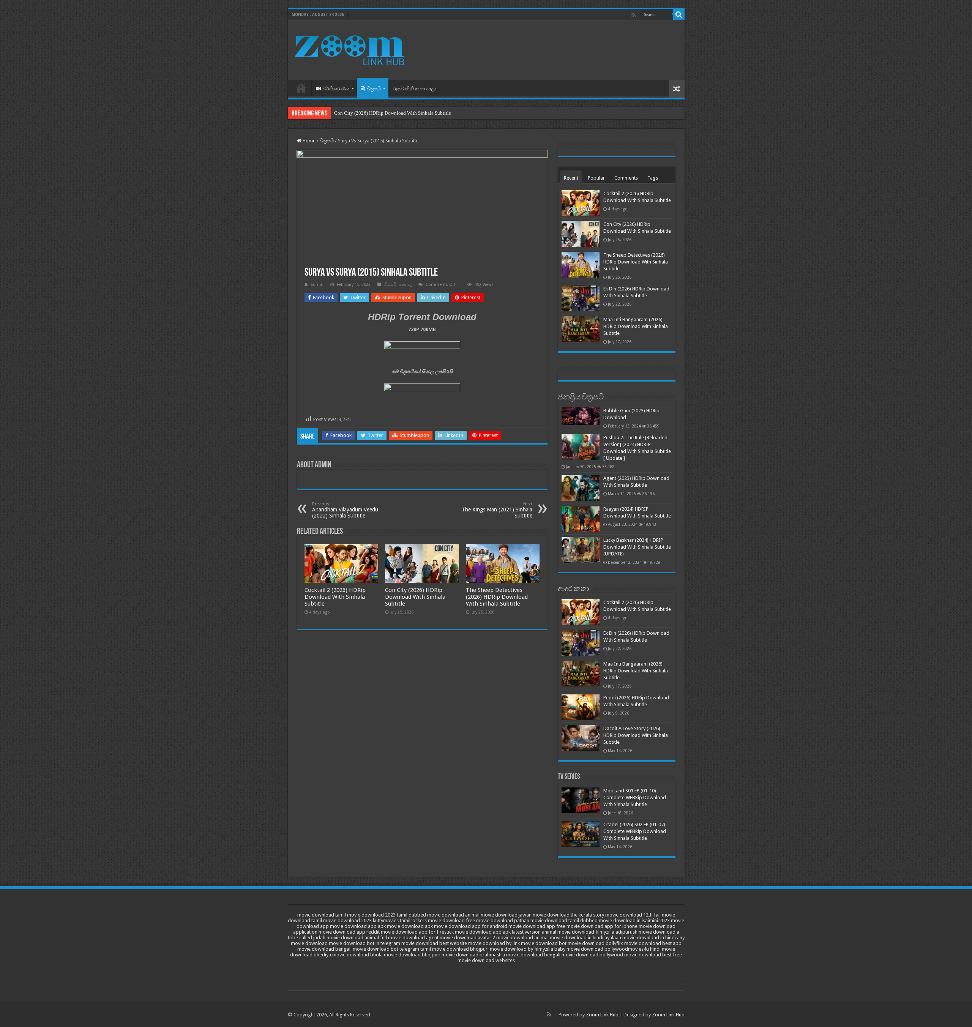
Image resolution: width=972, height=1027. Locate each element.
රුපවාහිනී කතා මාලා (414, 88)
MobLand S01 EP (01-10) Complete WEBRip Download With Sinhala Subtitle (634, 797)
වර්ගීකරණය (336, 88)
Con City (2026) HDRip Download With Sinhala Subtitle (392, 113)
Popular (596, 178)
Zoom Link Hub (602, 1015)
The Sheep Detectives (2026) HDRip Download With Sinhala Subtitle (497, 597)
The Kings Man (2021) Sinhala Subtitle (497, 510)
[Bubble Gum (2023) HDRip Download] (581, 416)
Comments (626, 178)
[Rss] (633, 14)
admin (317, 284)
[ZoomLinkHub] (350, 48)
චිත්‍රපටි (374, 88)
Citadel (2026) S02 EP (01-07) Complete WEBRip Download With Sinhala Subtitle (634, 831)
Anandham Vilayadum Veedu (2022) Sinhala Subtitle (345, 510)
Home (301, 88)
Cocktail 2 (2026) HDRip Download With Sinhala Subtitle (335, 597)
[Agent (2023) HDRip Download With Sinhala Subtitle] (581, 488)
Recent (571, 178)
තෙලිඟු (405, 284)
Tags (652, 178)
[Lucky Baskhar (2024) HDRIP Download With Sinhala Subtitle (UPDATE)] (581, 550)
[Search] (679, 14)
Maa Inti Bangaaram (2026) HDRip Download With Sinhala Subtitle (635, 326)
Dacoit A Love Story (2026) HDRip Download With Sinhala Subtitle (635, 735)
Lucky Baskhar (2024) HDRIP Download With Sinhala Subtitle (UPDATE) (637, 547)
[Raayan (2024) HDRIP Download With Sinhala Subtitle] (581, 519)
